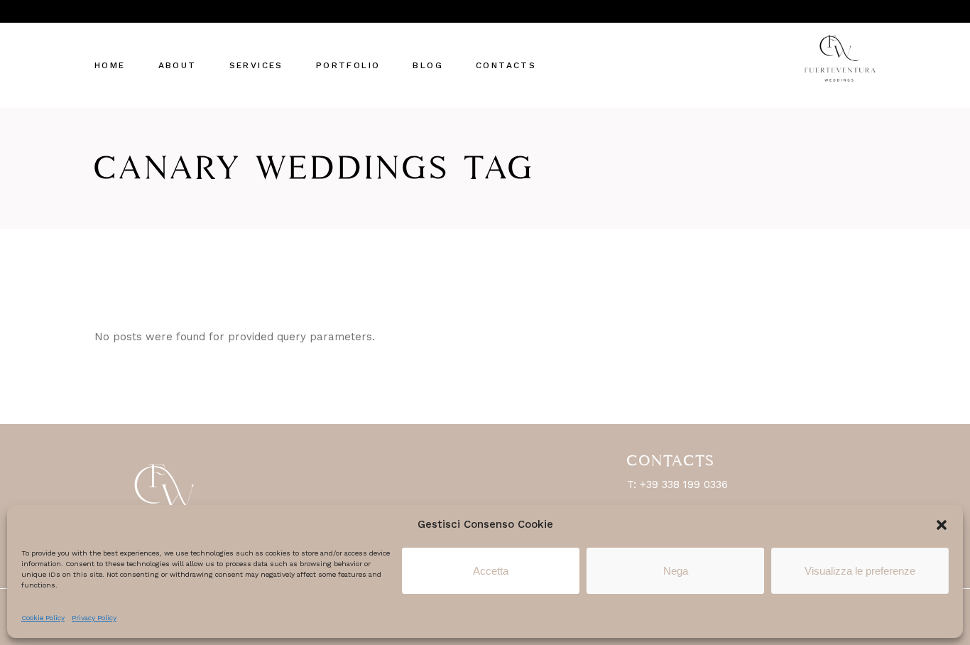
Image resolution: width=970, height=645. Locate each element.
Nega (675, 571)
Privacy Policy (94, 618)
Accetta (490, 571)
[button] (941, 525)
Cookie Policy (43, 618)
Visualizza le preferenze (860, 571)
